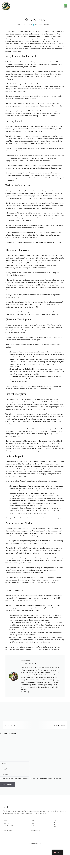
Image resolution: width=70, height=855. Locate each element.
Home (5, 821)
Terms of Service (35, 830)
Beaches (6, 823)
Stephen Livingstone (45, 24)
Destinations (8, 825)
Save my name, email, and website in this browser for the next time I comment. (31, 779)
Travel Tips (8, 830)
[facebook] (55, 824)
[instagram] (55, 820)
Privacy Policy (34, 828)
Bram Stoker (59, 725)
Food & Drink (8, 828)
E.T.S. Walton (11, 725)
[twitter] (55, 822)
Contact (33, 825)
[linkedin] (55, 826)
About (32, 821)
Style (32, 823)
